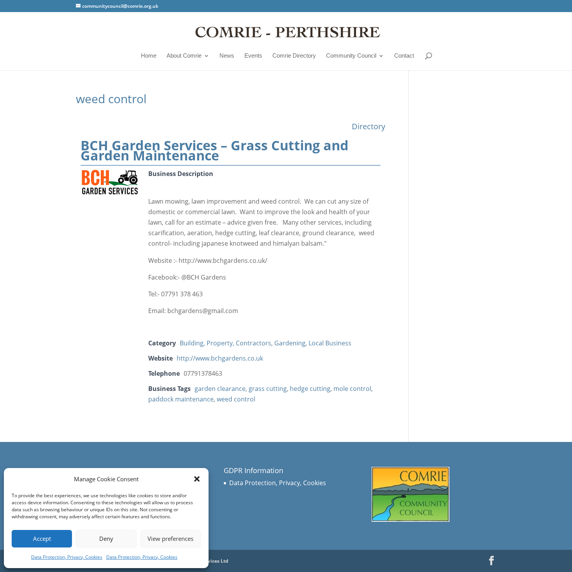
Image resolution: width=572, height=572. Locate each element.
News (226, 56)
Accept (42, 538)
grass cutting (268, 388)
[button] (197, 479)
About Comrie (184, 56)
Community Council (351, 56)
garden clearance (220, 388)
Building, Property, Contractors (225, 343)
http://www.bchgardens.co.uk (220, 358)
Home (148, 56)
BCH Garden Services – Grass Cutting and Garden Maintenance (215, 150)
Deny (106, 538)
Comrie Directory (294, 56)
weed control (236, 399)
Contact (404, 56)
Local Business (330, 343)
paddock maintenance (181, 399)
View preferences (170, 538)
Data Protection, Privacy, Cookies (66, 557)
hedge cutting (310, 388)
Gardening (289, 343)
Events (253, 56)
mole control (352, 388)
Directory (368, 126)
